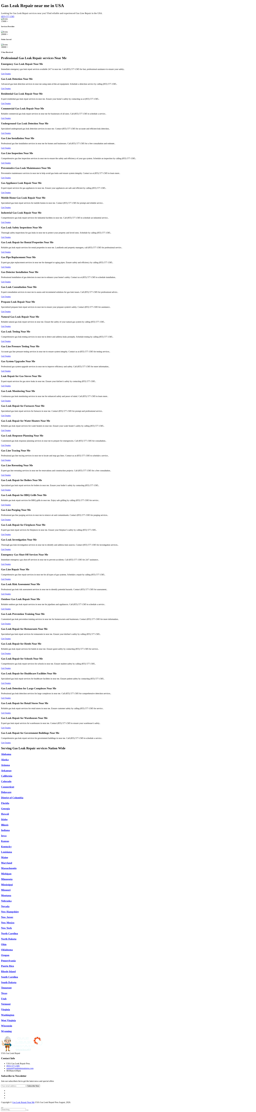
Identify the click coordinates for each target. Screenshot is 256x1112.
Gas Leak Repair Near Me (23, 1102)
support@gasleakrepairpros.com (19, 1068)
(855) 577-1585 (7, 16)
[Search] (27, 1110)
